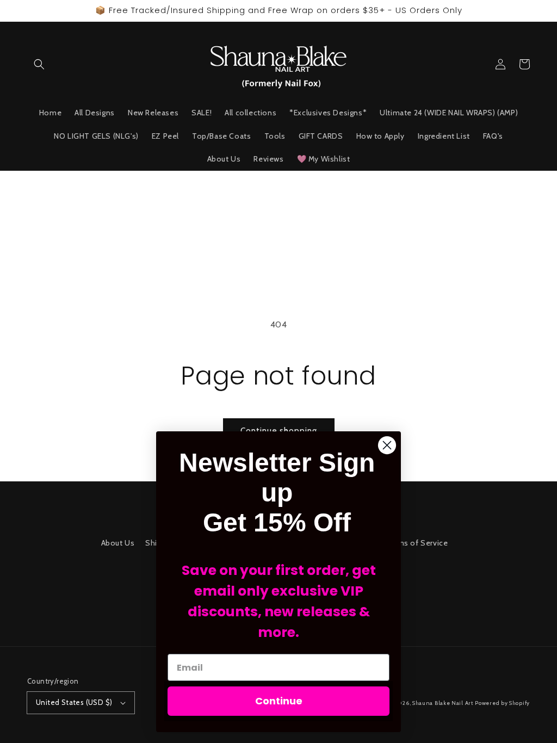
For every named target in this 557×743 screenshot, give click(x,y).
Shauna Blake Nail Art (442, 703)
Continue (278, 701)
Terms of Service (416, 543)
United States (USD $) (74, 702)
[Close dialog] (387, 445)
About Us (118, 543)
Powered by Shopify (502, 703)
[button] (39, 64)
